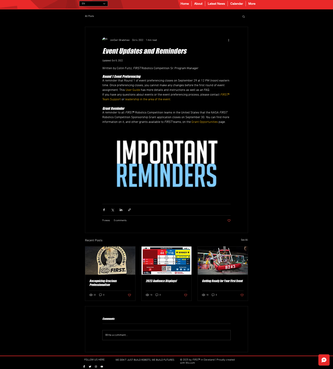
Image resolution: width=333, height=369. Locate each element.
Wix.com (190, 362)
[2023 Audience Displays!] (167, 261)
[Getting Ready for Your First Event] (223, 261)
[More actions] (229, 40)
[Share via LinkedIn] (121, 209)
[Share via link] (129, 209)
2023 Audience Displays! (161, 281)
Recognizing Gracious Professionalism (103, 283)
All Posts (89, 16)
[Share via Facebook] (104, 209)
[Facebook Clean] (84, 366)
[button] (243, 16)
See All (244, 240)
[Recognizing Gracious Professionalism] (110, 261)
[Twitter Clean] (90, 366)
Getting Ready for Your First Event (222, 281)
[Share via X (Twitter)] (112, 209)
